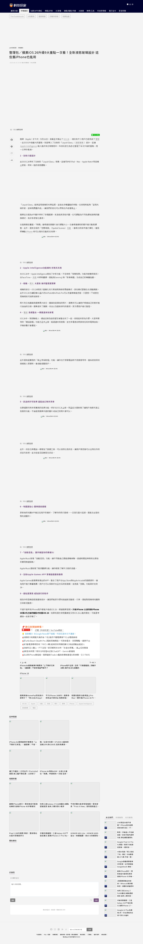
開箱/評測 (49, 10)
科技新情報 (101, 10)
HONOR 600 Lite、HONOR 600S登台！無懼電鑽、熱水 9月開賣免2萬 (85, 834)
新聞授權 (55, 934)
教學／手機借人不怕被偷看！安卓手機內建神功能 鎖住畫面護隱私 (125, 835)
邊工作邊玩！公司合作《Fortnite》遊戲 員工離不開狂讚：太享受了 (23, 772)
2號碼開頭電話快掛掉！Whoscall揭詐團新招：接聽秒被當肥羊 (125, 883)
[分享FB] (11, 139)
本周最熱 (119, 817)
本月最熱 (129, 817)
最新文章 (14, 10)
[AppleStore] (65, 929)
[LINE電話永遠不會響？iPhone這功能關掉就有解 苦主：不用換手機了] (110, 825)
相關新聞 (13, 778)
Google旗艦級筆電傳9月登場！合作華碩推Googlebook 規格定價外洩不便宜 (125, 864)
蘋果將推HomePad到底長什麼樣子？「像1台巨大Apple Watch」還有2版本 (31, 696)
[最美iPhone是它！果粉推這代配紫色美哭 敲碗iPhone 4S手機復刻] (23, 792)
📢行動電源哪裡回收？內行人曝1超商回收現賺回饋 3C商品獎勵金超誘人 (53, 644)
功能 (41, 704)
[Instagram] (54, 929)
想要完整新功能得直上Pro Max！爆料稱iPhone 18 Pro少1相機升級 (83, 696)
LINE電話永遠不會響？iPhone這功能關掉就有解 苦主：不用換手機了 (125, 825)
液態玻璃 (25, 708)
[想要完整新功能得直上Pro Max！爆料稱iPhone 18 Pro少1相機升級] (84, 685)
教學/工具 (90, 10)
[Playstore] (62, 929)
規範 (12, 900)
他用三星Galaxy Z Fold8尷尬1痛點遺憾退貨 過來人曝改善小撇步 (54, 805)
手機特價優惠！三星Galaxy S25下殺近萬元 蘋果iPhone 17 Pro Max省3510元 (54, 834)
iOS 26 (24, 704)
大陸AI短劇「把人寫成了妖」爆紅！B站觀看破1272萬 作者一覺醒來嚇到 (125, 854)
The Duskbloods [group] (17, 16)
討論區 (12, 872)
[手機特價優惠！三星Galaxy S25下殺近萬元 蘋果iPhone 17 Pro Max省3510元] (54, 821)
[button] (130, 4)
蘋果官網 (19, 129)
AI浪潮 (81, 10)
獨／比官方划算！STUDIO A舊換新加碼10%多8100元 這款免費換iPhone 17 (54, 743)
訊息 (48, 704)
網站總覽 (103, 934)
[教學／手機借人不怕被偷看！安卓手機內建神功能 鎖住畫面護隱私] (110, 835)
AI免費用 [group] (31, 16)
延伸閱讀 (13, 716)
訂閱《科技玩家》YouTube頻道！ (49, 630)
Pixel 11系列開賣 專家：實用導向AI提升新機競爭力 (23, 834)
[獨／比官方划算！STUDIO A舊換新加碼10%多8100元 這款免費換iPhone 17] (54, 730)
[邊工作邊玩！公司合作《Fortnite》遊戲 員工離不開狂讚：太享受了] (23, 759)
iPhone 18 (24, 673)
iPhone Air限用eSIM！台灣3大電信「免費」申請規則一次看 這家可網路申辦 (54, 772)
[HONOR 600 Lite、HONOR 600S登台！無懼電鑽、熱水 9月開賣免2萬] (85, 821)
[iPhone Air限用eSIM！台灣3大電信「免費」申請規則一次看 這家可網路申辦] (54, 759)
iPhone (71, 704)
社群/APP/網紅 (36, 10)
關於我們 (96, 934)
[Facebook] (51, 929)
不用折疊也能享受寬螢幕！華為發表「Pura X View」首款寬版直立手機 (85, 805)
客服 (49, 934)
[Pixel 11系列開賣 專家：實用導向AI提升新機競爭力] (23, 821)
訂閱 (89, 929)
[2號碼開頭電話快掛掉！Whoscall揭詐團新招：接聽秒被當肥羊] (110, 883)
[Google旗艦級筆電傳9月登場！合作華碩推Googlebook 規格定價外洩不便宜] (110, 864)
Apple (33, 704)
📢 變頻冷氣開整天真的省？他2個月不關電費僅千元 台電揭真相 (49, 637)
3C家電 (58, 10)
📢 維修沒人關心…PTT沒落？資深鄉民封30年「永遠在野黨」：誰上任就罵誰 (55, 647)
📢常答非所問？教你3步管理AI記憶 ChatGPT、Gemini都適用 (48, 651)
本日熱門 (109, 817)
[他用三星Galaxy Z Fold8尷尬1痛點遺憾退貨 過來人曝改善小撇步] (54, 792)
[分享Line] (11, 146)
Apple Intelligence (85, 704)
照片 (56, 704)
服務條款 (62, 934)
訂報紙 (89, 934)
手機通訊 (24, 10)
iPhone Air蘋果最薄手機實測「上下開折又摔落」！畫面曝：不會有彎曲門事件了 (23, 743)
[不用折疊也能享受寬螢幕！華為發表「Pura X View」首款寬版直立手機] (85, 792)
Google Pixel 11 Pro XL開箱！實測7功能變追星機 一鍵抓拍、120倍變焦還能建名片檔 (125, 844)
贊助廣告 (13, 840)
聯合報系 (82, 934)
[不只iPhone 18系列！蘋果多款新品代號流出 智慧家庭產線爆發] (58, 685)
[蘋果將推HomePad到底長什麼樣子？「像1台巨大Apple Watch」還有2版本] (32, 685)
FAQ (45, 934)
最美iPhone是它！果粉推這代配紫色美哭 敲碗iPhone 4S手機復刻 (23, 805)
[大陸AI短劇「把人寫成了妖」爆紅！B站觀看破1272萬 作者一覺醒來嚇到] (110, 854)
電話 (34, 708)
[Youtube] (127, 4)
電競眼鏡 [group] (42, 16)
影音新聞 (122, 10)
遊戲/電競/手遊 (70, 10)
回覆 (96, 900)
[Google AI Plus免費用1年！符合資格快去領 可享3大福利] (110, 913)
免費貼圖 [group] (65, 16)
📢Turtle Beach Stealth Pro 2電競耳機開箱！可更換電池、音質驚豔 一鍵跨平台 (56, 640)
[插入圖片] (91, 900)
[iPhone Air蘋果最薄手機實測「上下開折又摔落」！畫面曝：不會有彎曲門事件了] (23, 730)
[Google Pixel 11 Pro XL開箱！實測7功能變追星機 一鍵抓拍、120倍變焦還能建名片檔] (110, 844)
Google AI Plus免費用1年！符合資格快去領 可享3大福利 (125, 912)
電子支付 (112, 10)
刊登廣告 (39, 934)
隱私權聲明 (74, 934)
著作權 (68, 934)
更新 (63, 704)
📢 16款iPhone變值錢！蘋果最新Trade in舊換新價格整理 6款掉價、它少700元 (56, 654)
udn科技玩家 (12, 48)
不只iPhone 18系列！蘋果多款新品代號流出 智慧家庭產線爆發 (57, 696)
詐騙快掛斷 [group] (54, 16)
